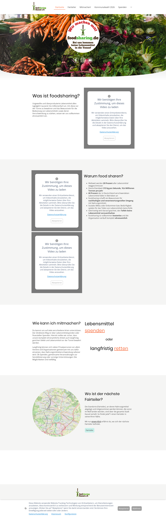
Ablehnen (137, 508)
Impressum (56, 514)
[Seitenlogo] (39, 7)
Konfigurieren (70, 514)
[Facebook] (75, 60)
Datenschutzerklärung (109, 132)
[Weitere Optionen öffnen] (131, 7)
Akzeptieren (109, 138)
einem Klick (96, 421)
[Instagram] (83, 60)
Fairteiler (89, 430)
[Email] (90, 60)
